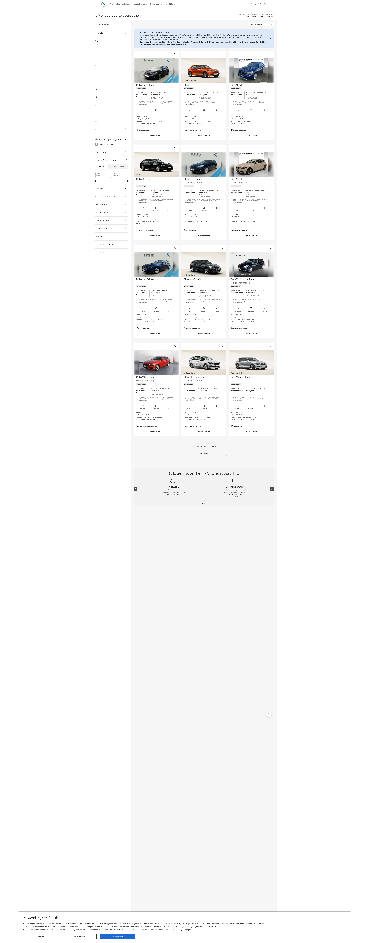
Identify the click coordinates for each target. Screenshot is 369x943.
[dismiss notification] (270, 38)
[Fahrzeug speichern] (175, 53)
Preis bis (115, 173)
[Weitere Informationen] (117, 144)
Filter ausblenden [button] (104, 24)
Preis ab (97, 173)
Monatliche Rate (118, 166)
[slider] (95, 181)
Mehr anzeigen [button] (204, 453)
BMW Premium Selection (107, 144)
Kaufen (101, 166)
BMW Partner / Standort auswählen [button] (259, 16)
